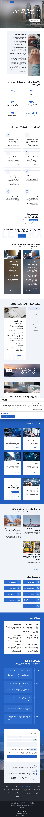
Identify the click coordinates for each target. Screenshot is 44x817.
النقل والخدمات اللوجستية (15, 789)
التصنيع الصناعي (17, 793)
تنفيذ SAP (39, 794)
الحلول (33, 6)
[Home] (41, 2)
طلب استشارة (22, 235)
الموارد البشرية (28, 794)
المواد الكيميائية (17, 790)
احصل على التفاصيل (15, 491)
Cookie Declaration (19, 813)
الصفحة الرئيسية (37, 6)
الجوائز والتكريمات (6, 789)
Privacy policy (25, 813)
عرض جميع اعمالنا (35, 569)
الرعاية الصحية (17, 797)
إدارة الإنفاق (28, 793)
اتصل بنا (9, 370)
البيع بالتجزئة (17, 796)
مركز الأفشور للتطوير (37, 790)
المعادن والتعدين (17, 794)
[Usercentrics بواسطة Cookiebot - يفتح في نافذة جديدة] (6, 400)
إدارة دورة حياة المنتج (27, 789)
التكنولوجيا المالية (16, 792)
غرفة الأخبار (7, 790)
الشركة (7, 786)
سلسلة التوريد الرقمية (27, 790)
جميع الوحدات (19, 355)
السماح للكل (8, 416)
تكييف (23, 416)
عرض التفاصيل (5, 413)
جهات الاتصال (7, 792)
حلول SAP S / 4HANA (26, 786)
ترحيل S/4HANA (38, 793)
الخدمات (38, 786)
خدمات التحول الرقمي (37, 789)
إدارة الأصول (28, 792)
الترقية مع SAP (38, 792)
